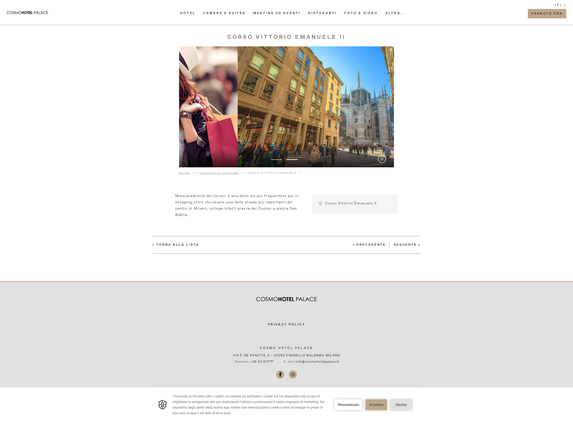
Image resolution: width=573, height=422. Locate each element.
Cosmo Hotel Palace (286, 348)
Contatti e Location (218, 173)
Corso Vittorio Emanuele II (286, 37)
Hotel (184, 173)
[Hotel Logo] (286, 299)
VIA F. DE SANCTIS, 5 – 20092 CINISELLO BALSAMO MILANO (286, 355)
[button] (395, 13)
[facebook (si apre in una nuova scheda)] (280, 374)
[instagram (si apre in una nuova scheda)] (293, 374)
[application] (286, 405)
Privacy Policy (286, 324)
